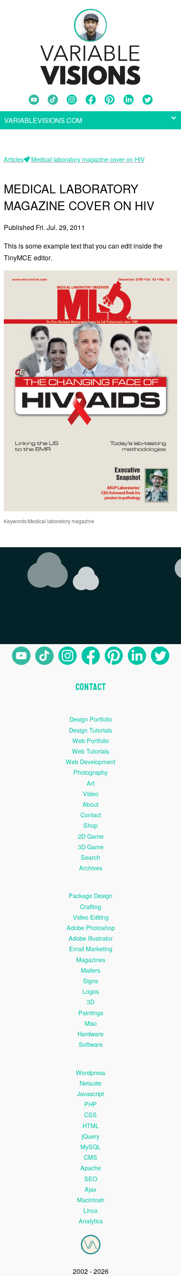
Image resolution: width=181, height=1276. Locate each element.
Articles (14, 159)
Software (91, 1044)
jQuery (90, 1136)
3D (90, 1001)
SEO (90, 1178)
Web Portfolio (90, 740)
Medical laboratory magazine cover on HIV (88, 159)
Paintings (90, 1012)
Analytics (91, 1220)
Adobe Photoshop (91, 927)
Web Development (90, 761)
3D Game (91, 846)
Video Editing (91, 916)
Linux (90, 1210)
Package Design (90, 895)
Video (90, 793)
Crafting (90, 906)
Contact (90, 814)
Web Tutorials (90, 750)
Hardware (90, 1033)
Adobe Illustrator (91, 938)
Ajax (90, 1189)
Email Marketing (90, 948)
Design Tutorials (90, 729)
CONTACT (90, 687)
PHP (90, 1103)
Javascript (90, 1093)
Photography (90, 772)
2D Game (91, 836)
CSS (90, 1114)
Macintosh (90, 1199)
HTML (91, 1125)
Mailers (90, 970)
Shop (90, 825)
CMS (90, 1157)
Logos (91, 991)
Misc (91, 1023)
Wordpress (90, 1072)
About (90, 804)
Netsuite (90, 1082)
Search (90, 857)
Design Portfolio (90, 718)
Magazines (90, 959)
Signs (90, 980)
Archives (90, 867)
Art (91, 782)
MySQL (90, 1146)
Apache (90, 1167)
